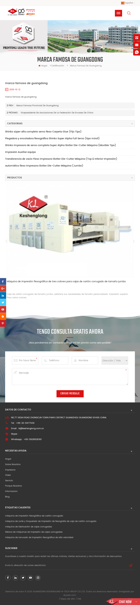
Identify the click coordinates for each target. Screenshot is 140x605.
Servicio (9, 480)
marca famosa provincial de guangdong (37, 105)
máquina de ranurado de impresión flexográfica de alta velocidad (39, 537)
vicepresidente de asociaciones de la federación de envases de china (57, 112)
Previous (6, 241)
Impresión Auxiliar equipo (20, 152)
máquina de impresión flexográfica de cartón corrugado (34, 516)
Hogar (8, 459)
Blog (7, 496)
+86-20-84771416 (25, 423)
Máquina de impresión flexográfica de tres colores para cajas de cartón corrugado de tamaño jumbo (66, 281)
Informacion (11, 491)
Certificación (57, 65)
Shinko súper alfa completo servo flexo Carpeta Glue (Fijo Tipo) (43, 132)
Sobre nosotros (12, 464)
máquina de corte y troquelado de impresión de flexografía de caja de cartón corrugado (50, 521)
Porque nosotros (13, 486)
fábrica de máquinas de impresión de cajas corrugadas (33, 532)
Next (133, 241)
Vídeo (8, 475)
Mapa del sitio (68, 599)
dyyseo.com (69, 595)
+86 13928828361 (33, 439)
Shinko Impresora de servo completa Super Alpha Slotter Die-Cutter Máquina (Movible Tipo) (60, 145)
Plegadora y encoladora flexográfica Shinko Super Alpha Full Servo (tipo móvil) (52, 138)
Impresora (10, 470)
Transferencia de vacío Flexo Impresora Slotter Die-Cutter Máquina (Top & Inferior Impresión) (61, 159)
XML (79, 599)
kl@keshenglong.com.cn (31, 428)
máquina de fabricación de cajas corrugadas (28, 526)
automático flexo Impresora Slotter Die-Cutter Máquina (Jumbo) (44, 166)
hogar (44, 65)
